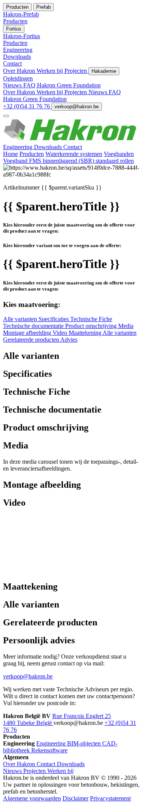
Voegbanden (119, 154)
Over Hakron (20, 70)
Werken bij (50, 70)
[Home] (71, 140)
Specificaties (54, 319)
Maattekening (86, 332)
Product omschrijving (91, 326)
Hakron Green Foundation (69, 85)
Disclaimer (75, 798)
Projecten (76, 70)
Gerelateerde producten (31, 339)
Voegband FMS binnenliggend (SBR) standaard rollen (68, 160)
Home (10, 154)
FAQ (30, 85)
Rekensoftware (49, 750)
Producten (31, 154)
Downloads (48, 147)
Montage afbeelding (28, 332)
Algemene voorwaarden (32, 798)
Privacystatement (110, 798)
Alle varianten (21, 319)
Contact (72, 147)
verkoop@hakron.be (77, 106)
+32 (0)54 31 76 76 (27, 106)
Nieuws (13, 85)
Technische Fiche (91, 319)
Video (61, 332)
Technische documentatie (34, 326)
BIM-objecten (84, 743)
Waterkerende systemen (73, 154)
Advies (68, 339)
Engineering (18, 147)
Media (125, 326)
